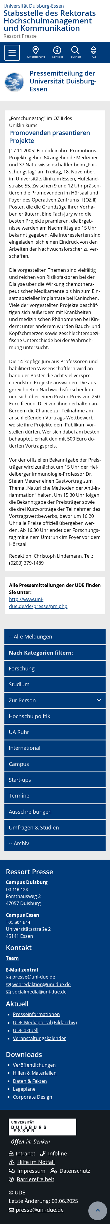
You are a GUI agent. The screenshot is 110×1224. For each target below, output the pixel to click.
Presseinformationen (36, 1014)
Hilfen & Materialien (35, 1073)
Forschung (22, 668)
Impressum (31, 1170)
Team (12, 958)
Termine (19, 795)
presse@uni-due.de (33, 977)
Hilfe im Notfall (36, 1161)
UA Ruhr (19, 731)
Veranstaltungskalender (39, 1038)
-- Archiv (19, 843)
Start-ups (20, 779)
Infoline (57, 1153)
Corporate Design (32, 1097)
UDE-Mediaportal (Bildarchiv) (45, 1022)
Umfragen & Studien (34, 827)
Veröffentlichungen (34, 1065)
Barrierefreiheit (35, 1179)
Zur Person (22, 700)
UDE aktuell (25, 1030)
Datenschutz (75, 1170)
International (24, 747)
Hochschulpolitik (29, 716)
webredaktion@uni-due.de (41, 984)
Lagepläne (24, 1089)
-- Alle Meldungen (30, 636)
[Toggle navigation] (12, 53)
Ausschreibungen (30, 811)
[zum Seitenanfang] (97, 1210)
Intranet (25, 1153)
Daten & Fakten (30, 1081)
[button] (57, 52)
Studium (19, 684)
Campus (19, 763)
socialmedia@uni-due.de (39, 992)
